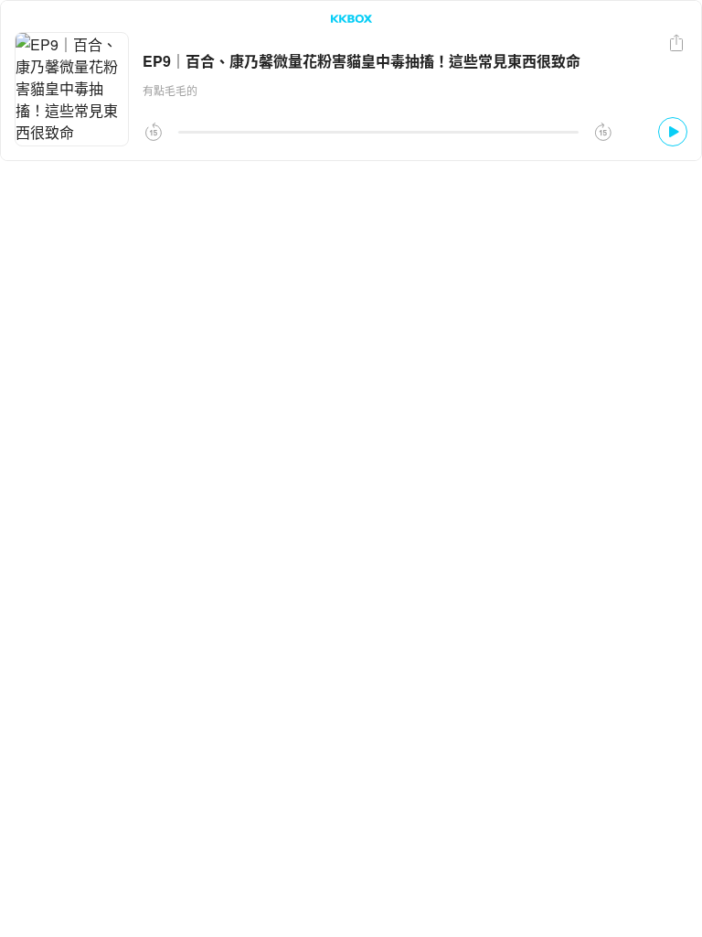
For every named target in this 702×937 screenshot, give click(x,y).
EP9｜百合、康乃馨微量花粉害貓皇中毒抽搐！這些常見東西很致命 (361, 60)
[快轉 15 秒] (603, 132)
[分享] (676, 43)
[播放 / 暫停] (672, 131)
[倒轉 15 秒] (154, 132)
